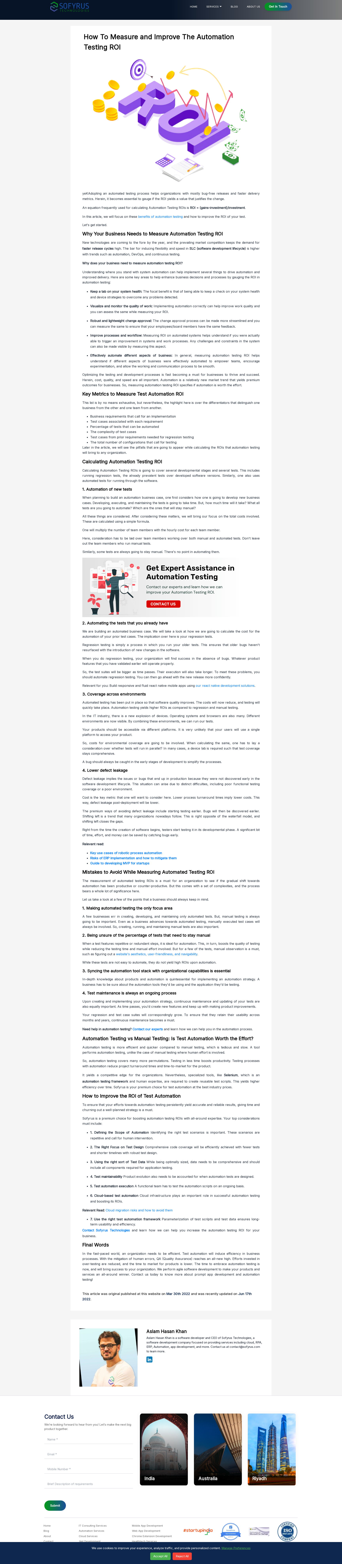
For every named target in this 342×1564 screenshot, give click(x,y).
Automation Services (91, 1530)
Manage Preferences (236, 1548)
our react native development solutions (225, 686)
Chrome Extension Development (152, 1535)
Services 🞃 (214, 6)
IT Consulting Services (93, 1525)
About (47, 1535)
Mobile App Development (147, 1525)
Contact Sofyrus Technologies (106, 1230)
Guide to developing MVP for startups (119, 863)
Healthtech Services (144, 1541)
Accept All (160, 1556)
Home (194, 6)
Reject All (182, 1556)
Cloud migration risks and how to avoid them (139, 1210)
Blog (234, 6)
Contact (48, 1541)
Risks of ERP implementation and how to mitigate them (133, 858)
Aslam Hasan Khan (166, 1331)
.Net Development (90, 1541)
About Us (253, 6)
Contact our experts (148, 1029)
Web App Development (146, 1530)
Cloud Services (88, 1535)
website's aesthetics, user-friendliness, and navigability (156, 954)
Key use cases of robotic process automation (126, 853)
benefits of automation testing (160, 217)
